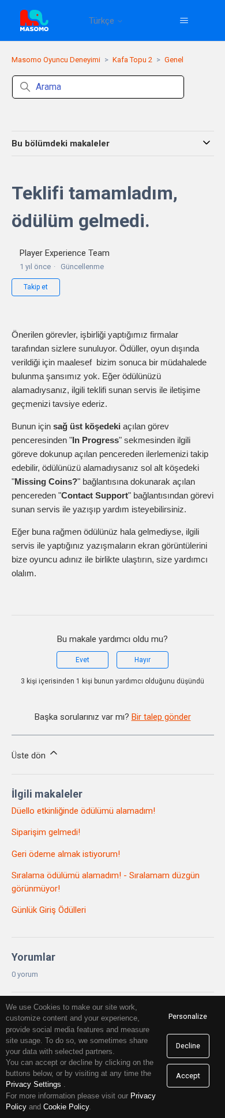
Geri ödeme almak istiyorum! (66, 854)
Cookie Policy (66, 1106)
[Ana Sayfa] (34, 20)
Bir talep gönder (161, 717)
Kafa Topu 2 (132, 59)
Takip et (36, 287)
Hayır (142, 660)
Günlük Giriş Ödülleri (49, 910)
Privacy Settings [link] (33, 1084)
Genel (173, 59)
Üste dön (30, 755)
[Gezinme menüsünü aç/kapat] (184, 21)
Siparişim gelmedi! (46, 832)
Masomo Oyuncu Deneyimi (56, 59)
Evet (82, 660)
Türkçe (103, 21)
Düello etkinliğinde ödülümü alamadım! (83, 811)
